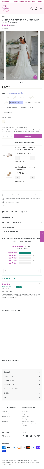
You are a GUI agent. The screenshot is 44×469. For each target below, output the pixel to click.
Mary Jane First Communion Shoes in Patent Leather (25, 148)
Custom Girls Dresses (8, 414)
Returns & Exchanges (28, 421)
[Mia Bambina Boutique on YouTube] (31, 436)
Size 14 (5, 102)
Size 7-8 (14, 97)
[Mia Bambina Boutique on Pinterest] (38, 436)
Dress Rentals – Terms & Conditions (29, 424)
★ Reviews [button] (42, 236)
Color (6, 118)
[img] (6, 284)
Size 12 (31, 97)
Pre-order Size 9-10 (10, 107)
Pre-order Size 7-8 (32, 102)
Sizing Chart (25, 416)
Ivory (3, 121)
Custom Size (7, 112)
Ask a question (8, 227)
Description (7, 218)
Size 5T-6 (6, 97)
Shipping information (11, 222)
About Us (4, 411)
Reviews (4, 419)
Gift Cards (25, 411)
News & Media (6, 416)
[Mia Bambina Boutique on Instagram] (23, 436)
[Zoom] (35, 77)
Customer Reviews (10, 232)
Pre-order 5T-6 (16, 102)
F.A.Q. (23, 414)
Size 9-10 (23, 97)
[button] (6, 25)
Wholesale (5, 421)
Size (11, 93)
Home (3, 16)
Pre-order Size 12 (28, 107)
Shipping (11, 127)
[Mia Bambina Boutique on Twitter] (35, 436)
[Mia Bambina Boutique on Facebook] (27, 436)
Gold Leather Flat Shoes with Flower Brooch (26, 168)
